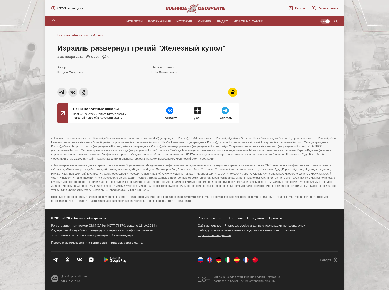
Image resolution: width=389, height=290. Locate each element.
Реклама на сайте (211, 218)
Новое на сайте (248, 21)
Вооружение (159, 21)
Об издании (256, 218)
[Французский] (245, 259)
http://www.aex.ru (164, 72)
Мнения (204, 21)
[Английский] (209, 259)
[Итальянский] (227, 259)
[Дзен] (91, 259)
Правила (275, 218)
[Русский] (200, 259)
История (184, 21)
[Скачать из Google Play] (115, 259)
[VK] (79, 259)
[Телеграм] (55, 259)
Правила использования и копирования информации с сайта (97, 242)
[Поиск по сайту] (336, 21)
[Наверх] (329, 259)
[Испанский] (236, 259)
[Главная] (53, 21)
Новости (134, 21)
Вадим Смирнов (70, 72)
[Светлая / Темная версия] (325, 21)
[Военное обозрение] (196, 8)
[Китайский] (255, 259)
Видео (222, 21)
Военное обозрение (73, 35)
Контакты (236, 218)
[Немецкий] (218, 259)
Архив (98, 35)
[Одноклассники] (67, 259)
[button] (296, 8)
